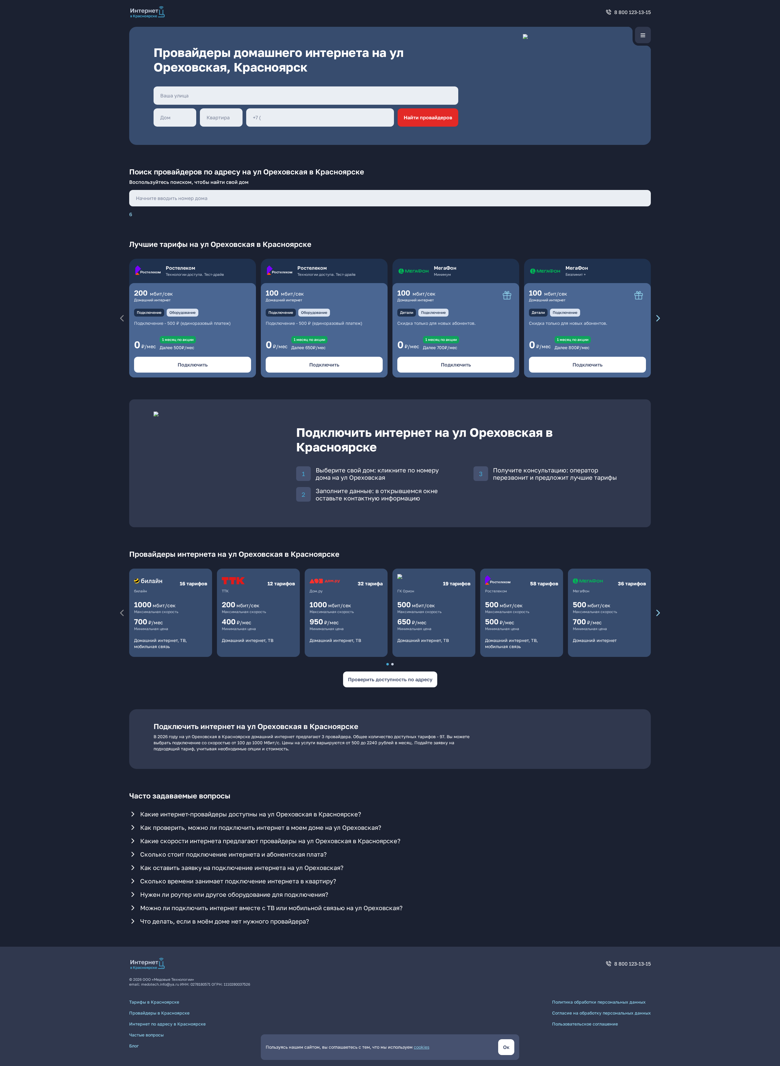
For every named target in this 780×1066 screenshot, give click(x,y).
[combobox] (306, 95)
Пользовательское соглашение (585, 1023)
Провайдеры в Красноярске (159, 1012)
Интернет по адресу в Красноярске (167, 1023)
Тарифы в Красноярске (154, 1002)
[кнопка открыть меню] (643, 35)
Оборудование (182, 312)
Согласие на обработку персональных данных (601, 1012)
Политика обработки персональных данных (599, 1002)
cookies (421, 1047)
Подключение (149, 312)
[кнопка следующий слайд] (658, 318)
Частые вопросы (146, 1034)
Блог (134, 1045)
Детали (406, 312)
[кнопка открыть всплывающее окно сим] (507, 295)
